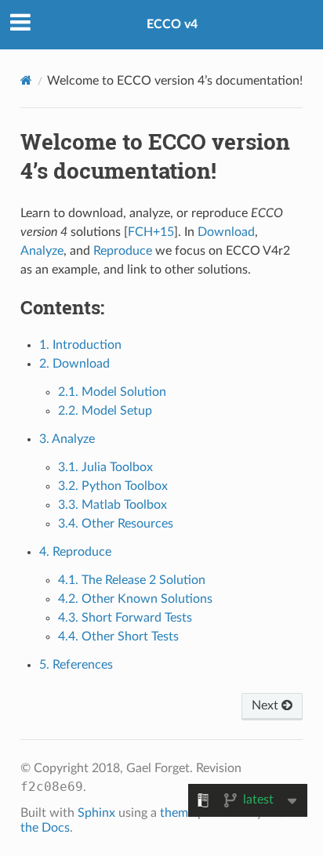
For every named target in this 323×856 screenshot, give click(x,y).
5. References (76, 664)
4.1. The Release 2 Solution (131, 580)
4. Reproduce (75, 552)
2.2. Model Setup (105, 410)
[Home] (26, 80)
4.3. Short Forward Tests (125, 617)
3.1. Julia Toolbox (105, 467)
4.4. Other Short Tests (118, 636)
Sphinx (96, 813)
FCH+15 (151, 232)
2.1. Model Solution (112, 392)
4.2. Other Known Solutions (135, 599)
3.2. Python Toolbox (113, 486)
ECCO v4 (172, 24)
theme (177, 813)
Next (266, 705)
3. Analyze (67, 439)
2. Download (74, 363)
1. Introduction (80, 345)
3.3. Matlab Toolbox (112, 505)
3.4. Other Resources (115, 523)
